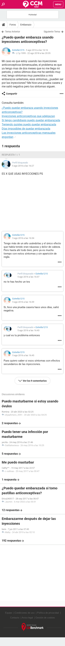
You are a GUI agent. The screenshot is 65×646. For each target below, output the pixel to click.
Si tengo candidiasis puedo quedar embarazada (31, 120)
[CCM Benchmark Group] (32, 627)
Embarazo (25, 24)
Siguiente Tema (52, 31)
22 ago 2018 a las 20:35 (38, 53)
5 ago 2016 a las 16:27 (23, 165)
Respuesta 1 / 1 (11, 154)
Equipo (8, 612)
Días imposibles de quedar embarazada (26, 128)
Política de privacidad (48, 612)
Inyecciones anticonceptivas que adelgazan (28, 116)
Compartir (11, 93)
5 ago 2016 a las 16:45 (23, 355)
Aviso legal (27, 617)
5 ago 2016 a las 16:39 (23, 302)
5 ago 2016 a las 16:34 (23, 238)
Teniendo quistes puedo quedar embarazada (29, 124)
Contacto (14, 617)
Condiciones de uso (24, 612)
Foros (13, 24)
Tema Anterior (12, 31)
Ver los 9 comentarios (35, 380)
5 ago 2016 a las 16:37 (28, 276)
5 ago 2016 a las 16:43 (28, 330)
